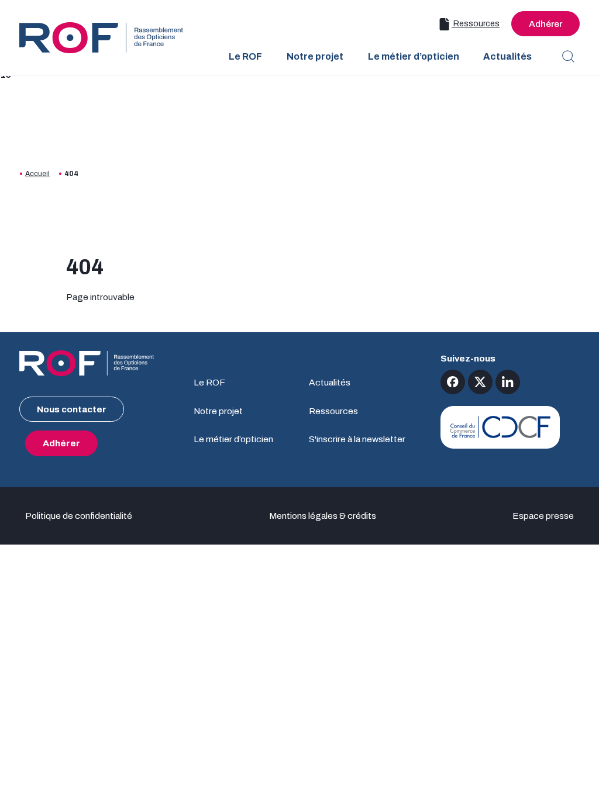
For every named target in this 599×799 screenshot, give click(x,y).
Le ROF (209, 382)
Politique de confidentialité (78, 516)
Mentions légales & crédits (322, 516)
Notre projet (218, 411)
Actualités (329, 382)
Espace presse (543, 516)
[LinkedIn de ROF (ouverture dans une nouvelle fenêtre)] (507, 382)
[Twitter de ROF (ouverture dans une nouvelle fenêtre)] (480, 382)
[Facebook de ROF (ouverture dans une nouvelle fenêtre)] (452, 382)
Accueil (37, 174)
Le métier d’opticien (233, 439)
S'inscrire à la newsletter (357, 439)
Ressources (476, 23)
